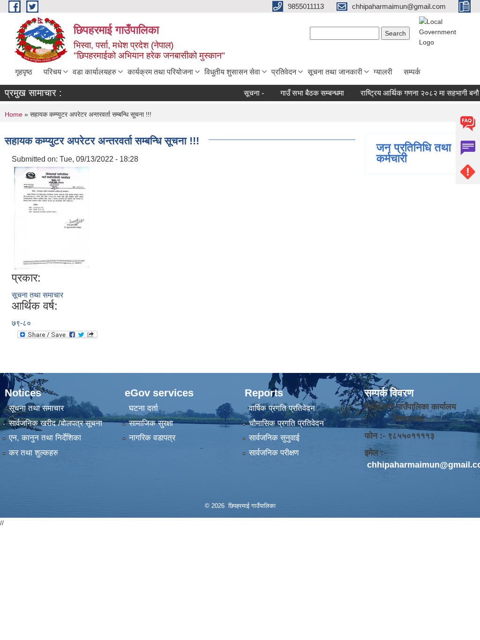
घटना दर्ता (143, 408)
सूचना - (245, 93)
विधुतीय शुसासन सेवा (232, 72)
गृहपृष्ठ (23, 72)
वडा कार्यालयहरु (94, 72)
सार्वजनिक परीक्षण (274, 452)
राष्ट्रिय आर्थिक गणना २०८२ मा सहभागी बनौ (411, 93)
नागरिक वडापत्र (152, 437)
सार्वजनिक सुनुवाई (274, 437)
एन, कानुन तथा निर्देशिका (45, 437)
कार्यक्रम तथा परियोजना (160, 72)
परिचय (52, 72)
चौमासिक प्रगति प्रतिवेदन (286, 423)
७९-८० (21, 323)
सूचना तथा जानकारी (335, 72)
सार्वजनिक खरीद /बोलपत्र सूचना (55, 423)
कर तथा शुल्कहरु (33, 452)
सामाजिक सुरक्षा (151, 423)
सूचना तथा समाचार (37, 295)
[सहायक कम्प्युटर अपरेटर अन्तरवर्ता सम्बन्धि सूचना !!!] (51, 218)
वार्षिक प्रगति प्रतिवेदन (282, 408)
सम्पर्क (412, 72)
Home (13, 114)
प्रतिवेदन (283, 72)
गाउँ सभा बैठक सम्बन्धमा (304, 93)
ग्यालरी (383, 72)
